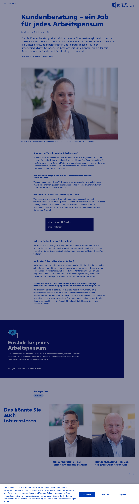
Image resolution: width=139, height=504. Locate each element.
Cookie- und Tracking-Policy (40, 493)
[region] (69, 494)
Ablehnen (105, 494)
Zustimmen (87, 494)
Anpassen (123, 494)
